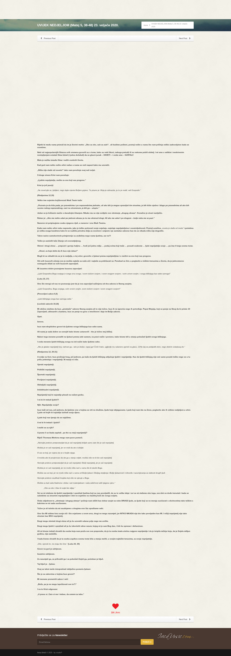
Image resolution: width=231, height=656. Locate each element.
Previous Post (49, 38)
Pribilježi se (147, 642)
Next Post (183, 38)
